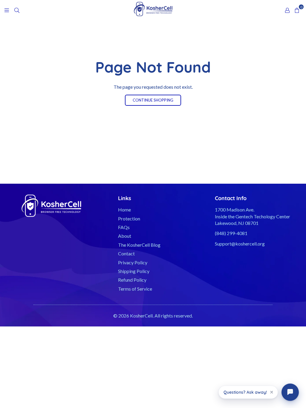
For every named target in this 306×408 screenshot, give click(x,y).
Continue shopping (153, 100)
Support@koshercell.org (240, 243)
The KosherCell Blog (139, 245)
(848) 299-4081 (231, 233)
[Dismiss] (271, 392)
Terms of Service (135, 289)
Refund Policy (132, 280)
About (124, 236)
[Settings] (287, 9)
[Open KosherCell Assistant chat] (290, 392)
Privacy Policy (132, 262)
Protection (129, 218)
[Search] (17, 9)
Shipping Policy (133, 271)
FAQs (124, 227)
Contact (126, 253)
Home (124, 209)
